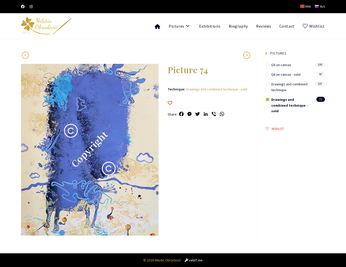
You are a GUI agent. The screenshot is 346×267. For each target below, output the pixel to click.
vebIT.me (196, 260)
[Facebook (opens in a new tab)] (24, 6)
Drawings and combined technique (289, 87)
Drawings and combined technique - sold (216, 89)
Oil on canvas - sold (285, 74)
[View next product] (25, 55)
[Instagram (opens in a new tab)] (31, 6)
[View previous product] (246, 55)
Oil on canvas (281, 65)
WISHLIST (278, 129)
